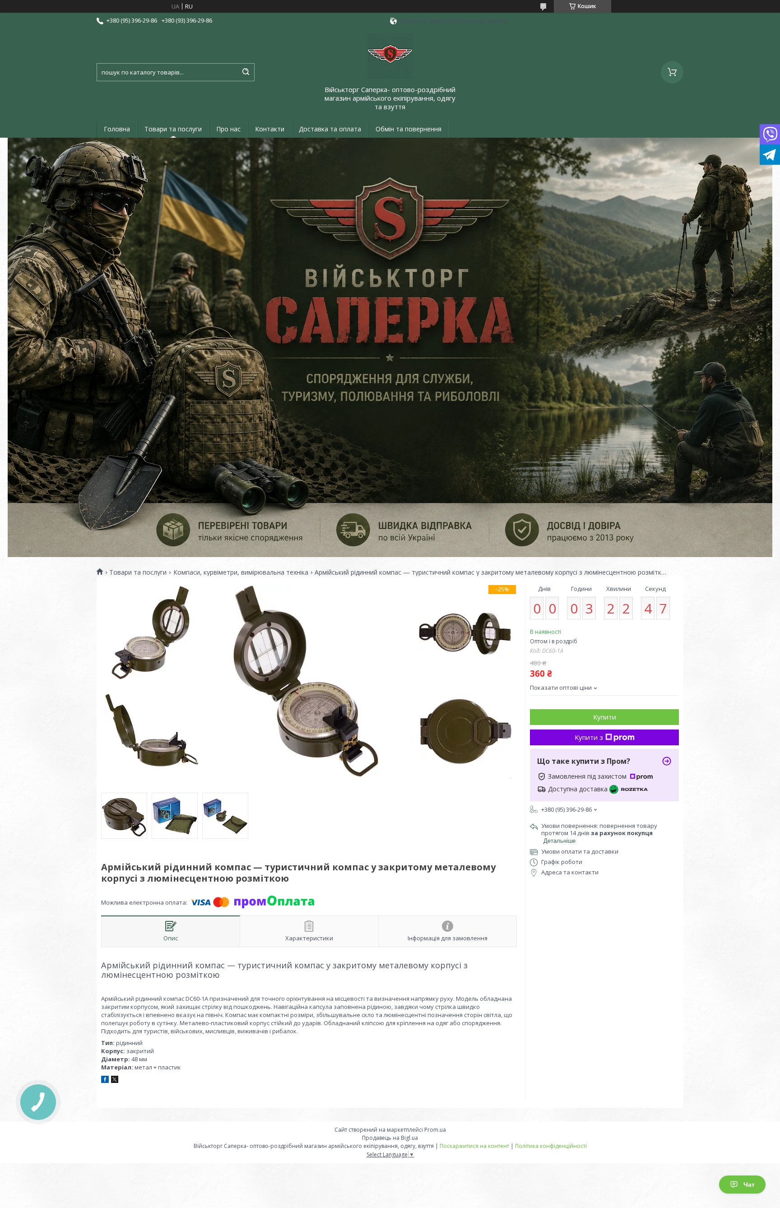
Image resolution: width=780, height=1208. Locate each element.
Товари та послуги (173, 129)
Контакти (269, 129)
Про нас (228, 129)
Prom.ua (435, 1130)
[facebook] (105, 1081)
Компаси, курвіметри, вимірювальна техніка (240, 572)
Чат (749, 1184)
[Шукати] (246, 72)
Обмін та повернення (408, 129)
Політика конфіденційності (551, 1146)
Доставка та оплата (330, 129)
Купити (604, 716)
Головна (117, 129)
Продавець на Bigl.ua (390, 1138)
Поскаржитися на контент (474, 1146)
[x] (114, 1081)
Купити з (589, 737)
